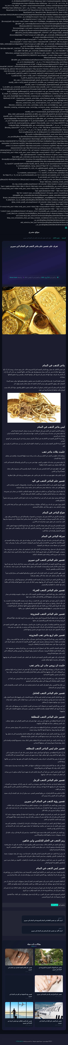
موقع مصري (34, 232)
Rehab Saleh (13, 277)
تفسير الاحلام (56, 238)
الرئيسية (64, 238)
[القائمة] (66, 228)
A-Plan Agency (19, 1041)
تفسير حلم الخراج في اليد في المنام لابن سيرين (49, 994)
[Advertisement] (34, 261)
